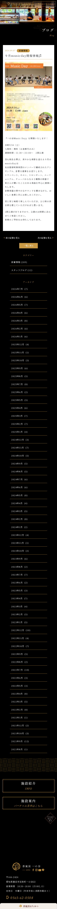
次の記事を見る (46, 237)
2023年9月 (17, 558)
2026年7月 (17, 288)
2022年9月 (17, 653)
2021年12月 (17, 725)
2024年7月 (17, 479)
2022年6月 (17, 677)
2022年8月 (17, 661)
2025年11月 (17, 352)
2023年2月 (17, 614)
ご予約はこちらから (44, 3)
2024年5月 (17, 495)
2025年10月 (17, 360)
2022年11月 (17, 638)
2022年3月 (17, 701)
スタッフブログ (19, 270)
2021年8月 (17, 749)
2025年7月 (17, 384)
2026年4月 (17, 312)
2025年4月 (17, 407)
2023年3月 (17, 606)
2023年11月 (17, 542)
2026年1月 (17, 336)
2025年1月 (17, 431)
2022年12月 (17, 630)
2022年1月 (17, 717)
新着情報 (15, 262)
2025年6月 (17, 392)
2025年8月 (17, 376)
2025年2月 (17, 423)
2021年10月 (17, 733)
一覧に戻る (29, 245)
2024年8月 (17, 471)
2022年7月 (17, 669)
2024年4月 (17, 503)
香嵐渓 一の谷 (31, 866)
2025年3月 (17, 415)
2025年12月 (17, 344)
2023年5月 (17, 590)
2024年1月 (17, 527)
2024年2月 (17, 518)
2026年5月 (17, 304)
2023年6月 (17, 582)
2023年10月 (17, 550)
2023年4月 (17, 598)
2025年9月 (17, 368)
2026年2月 (17, 328)
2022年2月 (17, 709)
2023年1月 (17, 622)
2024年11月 (17, 447)
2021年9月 (17, 741)
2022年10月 (17, 646)
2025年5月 (17, 399)
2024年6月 (17, 487)
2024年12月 (17, 439)
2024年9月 (17, 463)
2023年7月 (17, 574)
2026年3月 (17, 320)
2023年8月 (17, 566)
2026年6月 (17, 296)
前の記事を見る (11, 237)
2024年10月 (17, 455)
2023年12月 (17, 534)
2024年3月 (17, 511)
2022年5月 (17, 685)
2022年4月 (17, 693)
